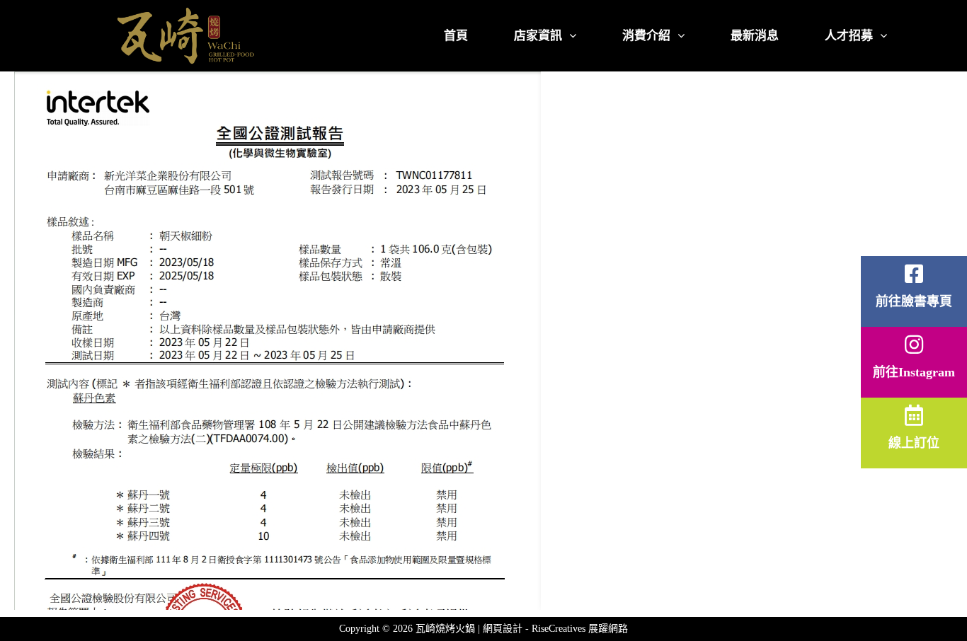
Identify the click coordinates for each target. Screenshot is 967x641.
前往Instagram (914, 372)
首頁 (456, 35)
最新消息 (755, 35)
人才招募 (849, 35)
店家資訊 (538, 35)
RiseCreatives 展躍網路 (580, 628)
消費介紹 (646, 35)
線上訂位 (913, 443)
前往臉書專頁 (914, 301)
